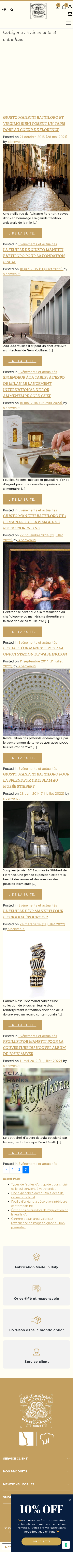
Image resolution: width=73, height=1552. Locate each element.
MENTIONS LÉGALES (18, 1484)
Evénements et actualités (37, 244)
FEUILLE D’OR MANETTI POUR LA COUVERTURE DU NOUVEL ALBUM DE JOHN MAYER (34, 1047)
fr (3, 9)
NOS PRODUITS (15, 1471)
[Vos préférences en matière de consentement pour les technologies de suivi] (66, 1545)
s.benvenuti (16, 142)
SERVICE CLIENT (15, 1458)
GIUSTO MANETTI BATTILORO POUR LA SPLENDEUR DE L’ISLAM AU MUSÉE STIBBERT (36, 780)
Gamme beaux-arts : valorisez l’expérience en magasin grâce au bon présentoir (38, 1223)
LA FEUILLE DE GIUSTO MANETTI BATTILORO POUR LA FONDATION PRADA (34, 255)
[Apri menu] (68, 23)
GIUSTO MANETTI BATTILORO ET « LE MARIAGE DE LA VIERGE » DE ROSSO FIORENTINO (34, 521)
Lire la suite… (22, 233)
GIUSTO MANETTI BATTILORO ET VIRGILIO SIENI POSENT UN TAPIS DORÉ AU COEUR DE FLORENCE (34, 123)
